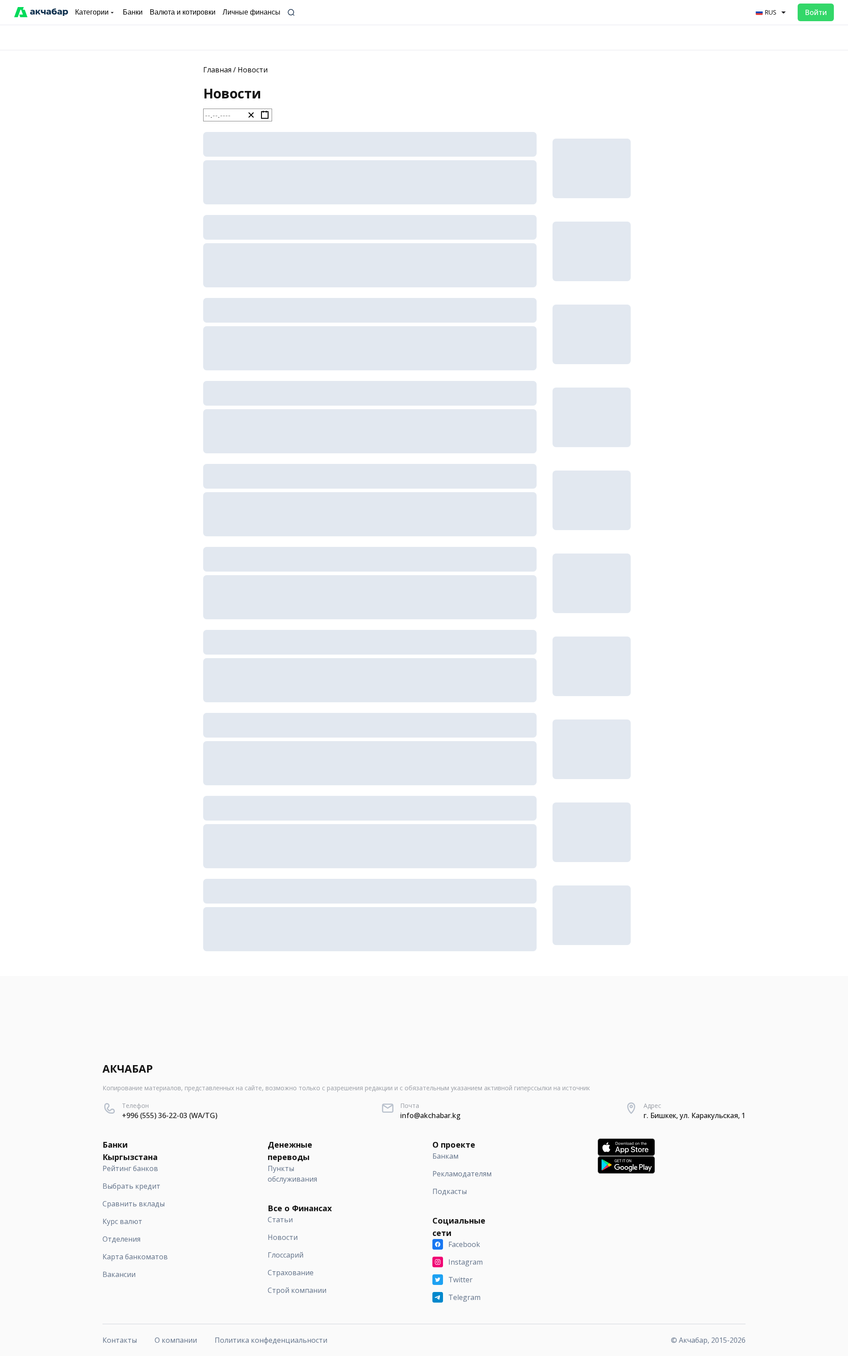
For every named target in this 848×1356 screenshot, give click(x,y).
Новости (253, 70)
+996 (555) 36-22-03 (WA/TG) (169, 1115)
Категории (92, 12)
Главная (217, 70)
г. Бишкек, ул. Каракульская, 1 (695, 1115)
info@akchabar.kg (430, 1115)
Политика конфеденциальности (271, 1340)
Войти (816, 12)
